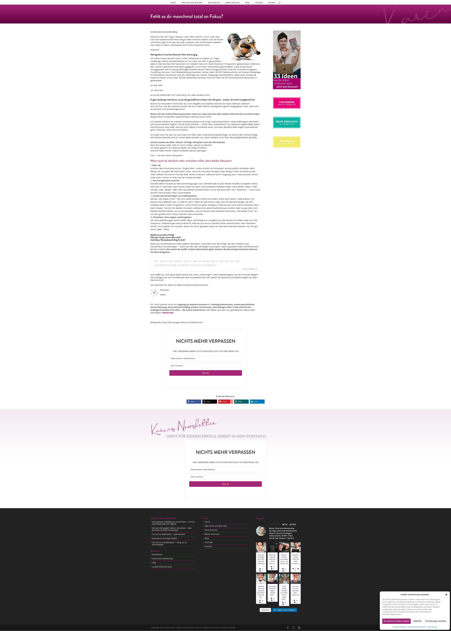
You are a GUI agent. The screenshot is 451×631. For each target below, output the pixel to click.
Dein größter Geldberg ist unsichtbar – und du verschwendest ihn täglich (173, 523)
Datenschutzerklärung (417, 626)
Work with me (214, 2)
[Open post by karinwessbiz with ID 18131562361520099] (284, 547)
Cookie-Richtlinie (399, 626)
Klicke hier (168, 312)
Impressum (432, 626)
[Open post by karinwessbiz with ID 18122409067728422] (273, 579)
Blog (247, 2)
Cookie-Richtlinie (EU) (162, 567)
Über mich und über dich (191, 2)
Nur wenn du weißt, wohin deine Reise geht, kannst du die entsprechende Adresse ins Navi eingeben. (196, 263)
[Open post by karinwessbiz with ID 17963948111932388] (296, 547)
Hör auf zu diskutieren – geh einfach (168, 534)
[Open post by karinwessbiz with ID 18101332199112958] (273, 547)
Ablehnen (417, 621)
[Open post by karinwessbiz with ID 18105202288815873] (261, 547)
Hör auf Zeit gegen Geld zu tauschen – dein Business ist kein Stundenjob (172, 529)
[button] (446, 594)
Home (173, 2)
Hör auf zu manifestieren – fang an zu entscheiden (169, 543)
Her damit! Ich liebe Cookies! (396, 621)
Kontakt (271, 2)
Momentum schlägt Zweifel (164, 538)
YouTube (258, 2)
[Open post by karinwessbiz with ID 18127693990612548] (261, 579)
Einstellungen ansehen (435, 621)
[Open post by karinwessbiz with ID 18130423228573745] (296, 579)
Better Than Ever (233, 2)
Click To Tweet (249, 269)
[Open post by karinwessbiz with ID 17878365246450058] (284, 579)
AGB (154, 562)
